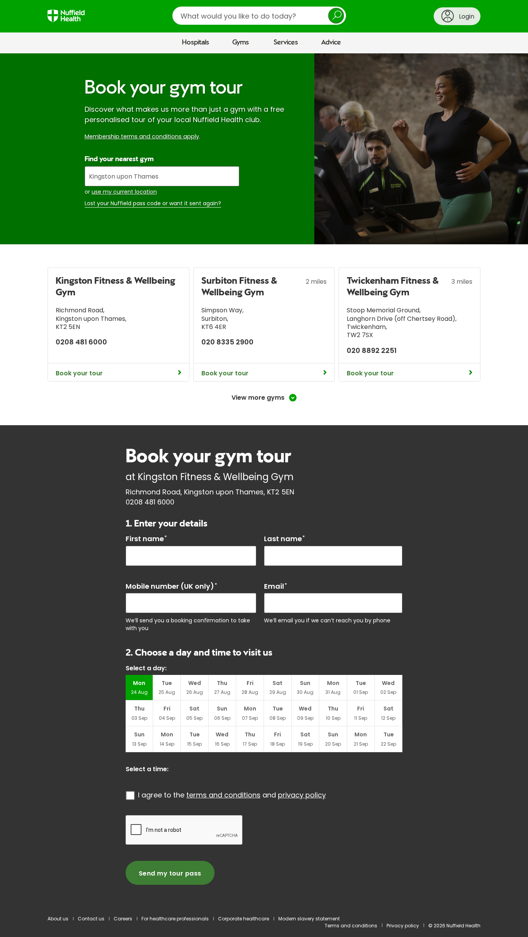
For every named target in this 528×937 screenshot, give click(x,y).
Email (275, 586)
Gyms (240, 42)
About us (58, 918)
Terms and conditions (351, 925)
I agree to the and (232, 795)
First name (146, 538)
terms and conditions (223, 795)
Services (286, 42)
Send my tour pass (170, 873)
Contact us (91, 918)
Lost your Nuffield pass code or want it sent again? (153, 203)
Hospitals (195, 42)
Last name (284, 538)
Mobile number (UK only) (171, 586)
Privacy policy (403, 925)
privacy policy (302, 795)
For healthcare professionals (175, 918)
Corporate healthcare (243, 918)
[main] (264, 480)
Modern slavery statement (309, 918)
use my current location (124, 192)
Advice (331, 42)
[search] (259, 16)
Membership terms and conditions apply (142, 136)
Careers (123, 918)
